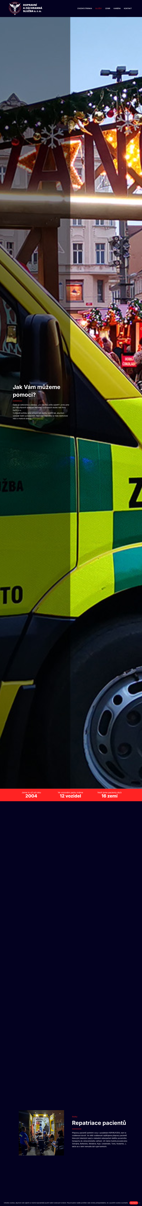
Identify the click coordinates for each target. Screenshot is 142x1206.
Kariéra (117, 8)
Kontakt (128, 8)
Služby (98, 8)
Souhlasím (133, 1203)
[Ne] (139, 1203)
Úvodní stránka (84, 8)
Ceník (107, 8)
